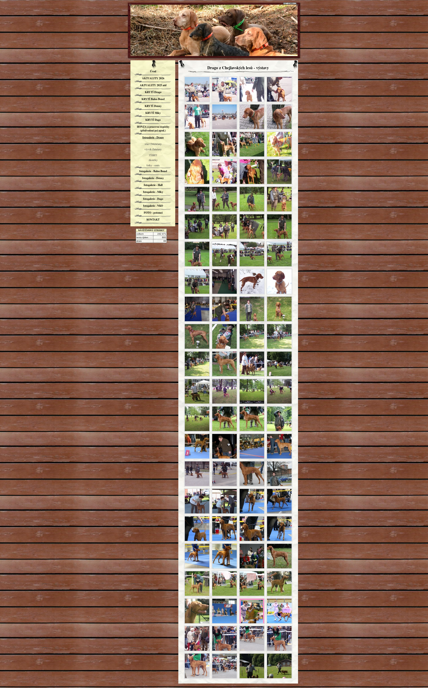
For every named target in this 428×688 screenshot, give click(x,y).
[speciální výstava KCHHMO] (279, 171)
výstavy (153, 154)
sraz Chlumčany (153, 144)
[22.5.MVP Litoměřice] (252, 364)
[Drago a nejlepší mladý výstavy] (224, 199)
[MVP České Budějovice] (197, 89)
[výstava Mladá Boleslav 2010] (224, 254)
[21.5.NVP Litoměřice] (224, 336)
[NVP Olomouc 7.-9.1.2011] (224, 281)
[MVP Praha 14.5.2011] (197, 309)
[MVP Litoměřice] (224, 144)
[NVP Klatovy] (224, 171)
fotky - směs (153, 165)
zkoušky (153, 160)
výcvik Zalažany (153, 149)
